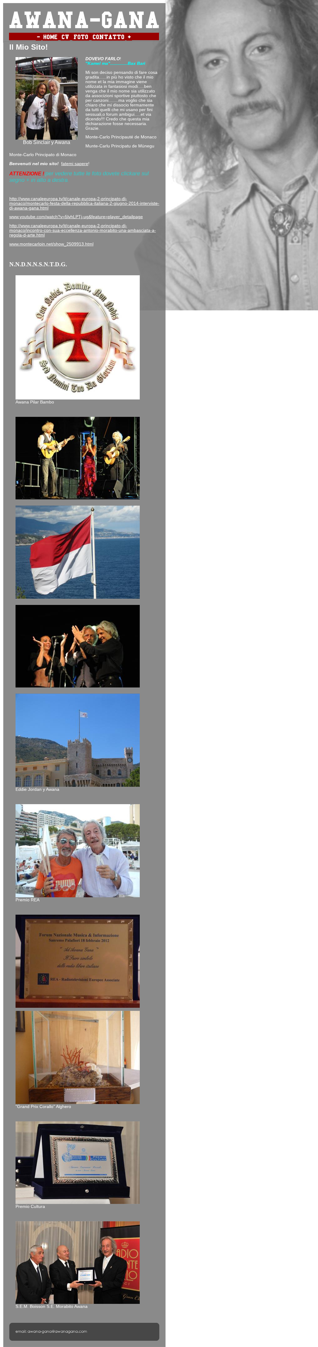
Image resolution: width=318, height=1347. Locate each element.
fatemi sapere (74, 163)
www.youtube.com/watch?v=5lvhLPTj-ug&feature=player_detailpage (76, 216)
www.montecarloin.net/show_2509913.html (51, 244)
